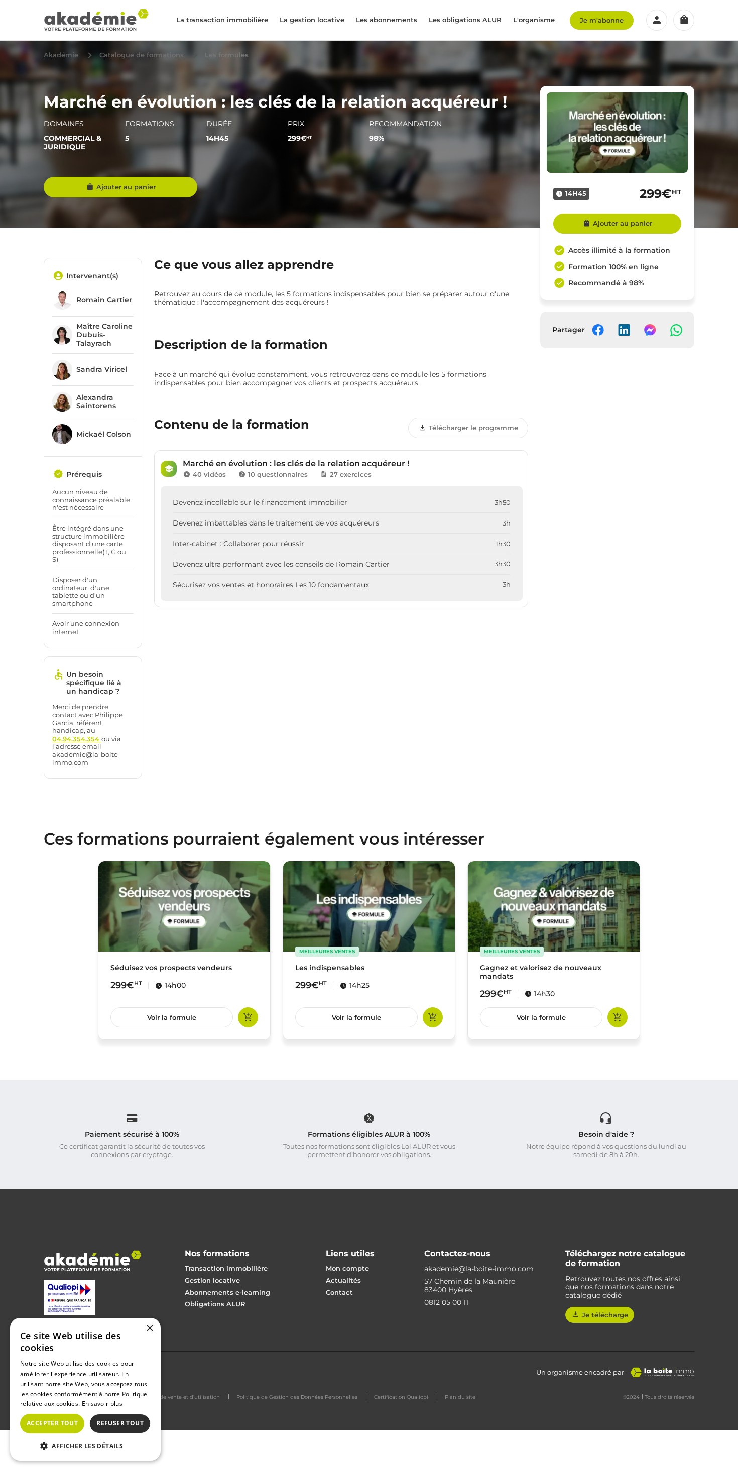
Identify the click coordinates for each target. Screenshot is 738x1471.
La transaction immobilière (222, 20)
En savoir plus (102, 1403)
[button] (85, 1445)
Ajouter (248, 1017)
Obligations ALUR (215, 1304)
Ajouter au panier (126, 187)
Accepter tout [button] (52, 1423)
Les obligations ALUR (465, 20)
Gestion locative (212, 1280)
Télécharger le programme (473, 428)
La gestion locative (312, 20)
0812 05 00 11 (446, 1302)
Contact (339, 1292)
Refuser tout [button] (120, 1423)
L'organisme (534, 20)
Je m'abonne (602, 20)
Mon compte (347, 1268)
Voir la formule (171, 1017)
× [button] (149, 1328)
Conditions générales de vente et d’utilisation (162, 1397)
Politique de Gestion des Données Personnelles (296, 1397)
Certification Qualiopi (401, 1397)
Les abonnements (386, 20)
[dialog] (85, 1389)
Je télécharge (605, 1315)
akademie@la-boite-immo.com (479, 1269)
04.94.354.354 (76, 738)
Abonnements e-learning (227, 1292)
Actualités (343, 1280)
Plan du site (460, 1397)
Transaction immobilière (226, 1268)
